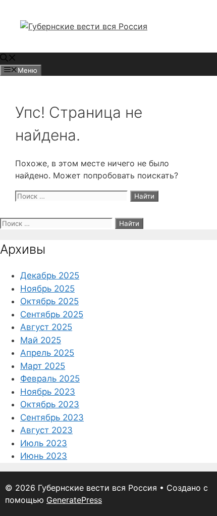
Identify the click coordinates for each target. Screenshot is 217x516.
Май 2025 (40, 340)
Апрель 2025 (47, 353)
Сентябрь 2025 (51, 314)
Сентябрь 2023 (52, 417)
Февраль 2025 (50, 378)
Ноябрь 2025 (47, 289)
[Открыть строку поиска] (8, 59)
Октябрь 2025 (49, 301)
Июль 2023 (43, 443)
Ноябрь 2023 (47, 392)
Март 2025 (42, 366)
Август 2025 (46, 327)
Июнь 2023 (43, 456)
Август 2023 (46, 430)
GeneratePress (74, 500)
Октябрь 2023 (49, 404)
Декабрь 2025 (49, 275)
